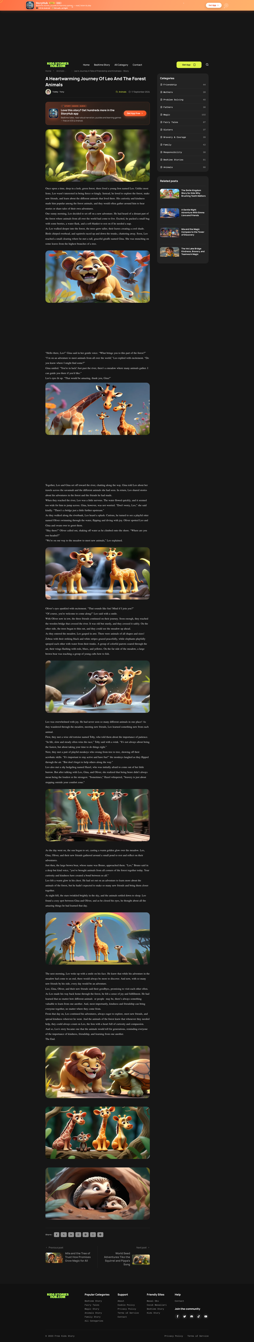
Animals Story (93, 1313)
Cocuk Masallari (157, 1305)
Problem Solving (173, 99)
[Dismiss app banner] (226, 5)
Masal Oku (153, 1301)
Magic (166, 114)
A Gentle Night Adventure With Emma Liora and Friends (192, 212)
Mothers (168, 92)
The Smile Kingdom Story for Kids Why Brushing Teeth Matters (193, 193)
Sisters (168, 129)
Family (167, 145)
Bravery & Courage (174, 137)
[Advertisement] (127, 32)
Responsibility (172, 152)
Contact (137, 64)
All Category (121, 64)
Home (86, 64)
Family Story (93, 1317)
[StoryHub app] (30, 5)
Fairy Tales (170, 122)
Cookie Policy (126, 1305)
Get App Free (133, 113)
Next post (125, 1256)
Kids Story (153, 1313)
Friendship (170, 84)
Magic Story (92, 1309)
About (121, 1301)
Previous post (70, 1254)
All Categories (94, 1321)
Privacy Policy (127, 1309)
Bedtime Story (102, 64)
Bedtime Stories (173, 160)
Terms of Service (128, 1313)
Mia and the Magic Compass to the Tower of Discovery (192, 232)
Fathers (168, 107)
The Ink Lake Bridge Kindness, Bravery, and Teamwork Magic (193, 251)
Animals (60, 71)
